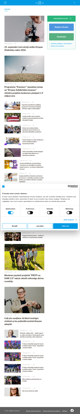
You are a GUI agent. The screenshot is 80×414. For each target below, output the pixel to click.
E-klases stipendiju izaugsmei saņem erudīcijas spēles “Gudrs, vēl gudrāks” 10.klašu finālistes (33, 369)
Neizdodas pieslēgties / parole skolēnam (61, 43)
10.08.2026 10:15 (8, 272)
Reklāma (64, 411)
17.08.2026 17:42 (26, 113)
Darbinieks (61, 37)
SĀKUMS (7, 9)
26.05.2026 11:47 (24, 330)
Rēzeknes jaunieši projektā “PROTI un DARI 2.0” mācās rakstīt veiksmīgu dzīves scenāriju (24, 278)
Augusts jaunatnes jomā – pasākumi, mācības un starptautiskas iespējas (33, 236)
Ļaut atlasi (40, 226)
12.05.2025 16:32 (26, 388)
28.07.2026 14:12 (8, 315)
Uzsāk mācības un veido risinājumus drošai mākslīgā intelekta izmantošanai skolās (32, 141)
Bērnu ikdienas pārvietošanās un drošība (31, 380)
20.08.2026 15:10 (8, 43)
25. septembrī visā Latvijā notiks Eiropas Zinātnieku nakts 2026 (23, 48)
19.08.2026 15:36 (8, 83)
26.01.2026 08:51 (26, 376)
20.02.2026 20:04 (26, 364)
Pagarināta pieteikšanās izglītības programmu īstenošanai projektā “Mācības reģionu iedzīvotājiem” (31, 106)
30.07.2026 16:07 (26, 232)
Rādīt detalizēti (69, 220)
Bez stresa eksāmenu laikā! (30, 391)
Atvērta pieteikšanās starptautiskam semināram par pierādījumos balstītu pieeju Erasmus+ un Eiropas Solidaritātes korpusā (32, 166)
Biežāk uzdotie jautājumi (57, 46)
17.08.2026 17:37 (26, 137)
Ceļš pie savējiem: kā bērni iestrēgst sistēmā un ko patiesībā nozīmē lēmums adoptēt (23, 321)
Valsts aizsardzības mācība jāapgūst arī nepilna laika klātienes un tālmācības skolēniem (32, 153)
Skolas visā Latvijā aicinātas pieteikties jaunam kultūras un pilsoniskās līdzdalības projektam (31, 130)
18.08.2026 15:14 (26, 102)
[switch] (30, 212)
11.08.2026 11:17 (24, 160)
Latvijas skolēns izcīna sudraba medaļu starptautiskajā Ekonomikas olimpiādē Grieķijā (32, 118)
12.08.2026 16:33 (26, 148)
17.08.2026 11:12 (26, 125)
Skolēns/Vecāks (61, 27)
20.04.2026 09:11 (26, 341)
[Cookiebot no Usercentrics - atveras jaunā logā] (69, 186)
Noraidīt (14, 226)
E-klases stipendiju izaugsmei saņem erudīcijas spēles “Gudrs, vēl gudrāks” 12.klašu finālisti (33, 345)
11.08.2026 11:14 (23, 173)
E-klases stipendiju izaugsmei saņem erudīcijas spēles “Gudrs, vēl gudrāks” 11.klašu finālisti (33, 357)
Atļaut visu (65, 226)
